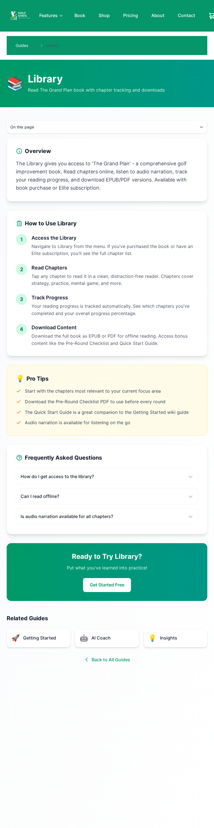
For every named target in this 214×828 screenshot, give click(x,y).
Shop (104, 15)
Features (48, 15)
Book (79, 15)
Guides (22, 45)
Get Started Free (107, 585)
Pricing (130, 15)
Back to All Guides (111, 659)
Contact (186, 15)
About (157, 15)
